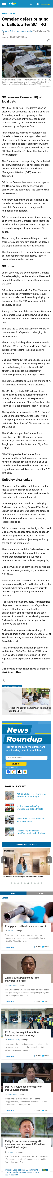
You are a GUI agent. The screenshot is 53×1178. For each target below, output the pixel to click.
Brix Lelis (10, 931)
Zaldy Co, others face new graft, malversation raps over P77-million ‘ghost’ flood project (25, 1144)
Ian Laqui (10, 1152)
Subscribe (45, 4)
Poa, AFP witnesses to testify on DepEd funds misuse (23, 1088)
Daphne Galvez (9, 31)
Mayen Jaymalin (24, 31)
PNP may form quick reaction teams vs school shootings (22, 1034)
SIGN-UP (16, 764)
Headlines (8, 13)
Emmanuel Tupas (13, 1040)
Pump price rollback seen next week (25, 926)
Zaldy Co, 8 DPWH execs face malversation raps (22, 979)
